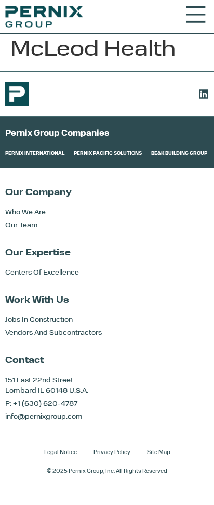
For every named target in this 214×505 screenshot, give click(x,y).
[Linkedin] (203, 94)
